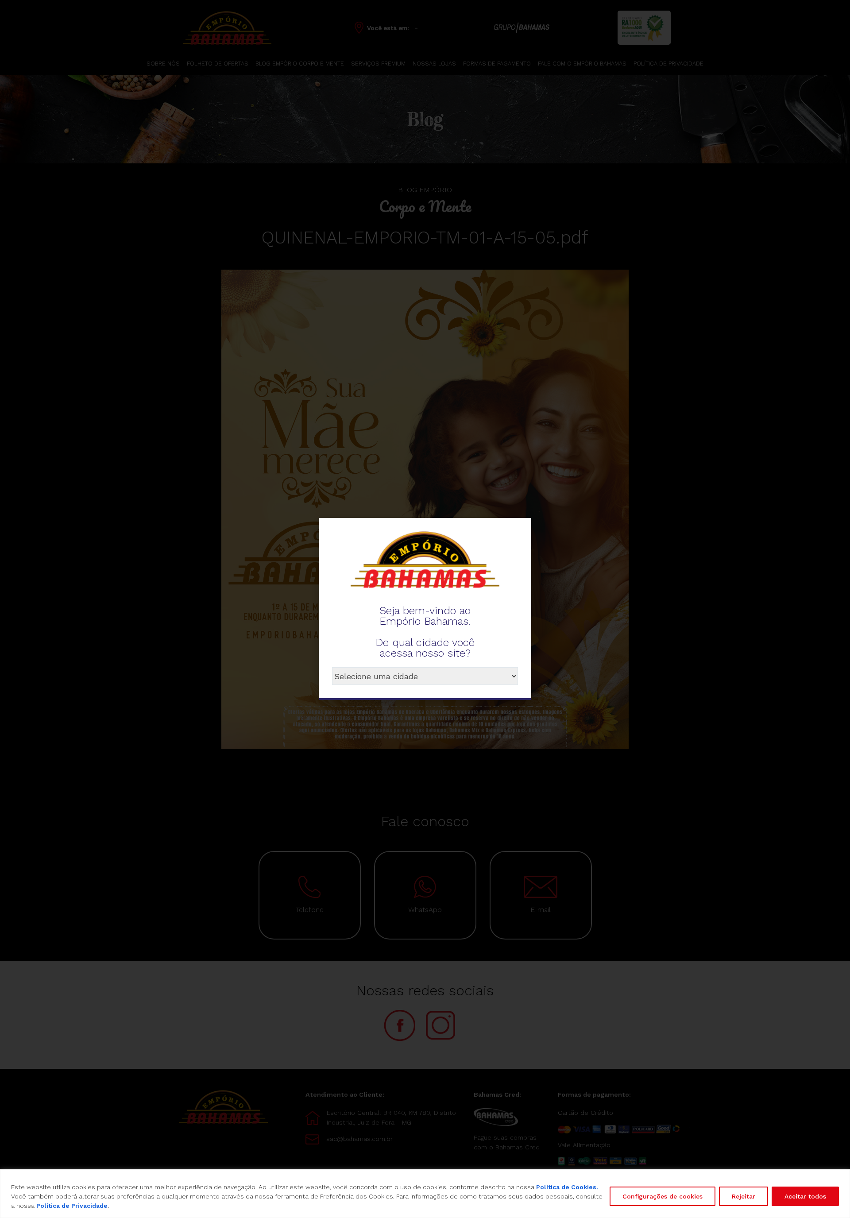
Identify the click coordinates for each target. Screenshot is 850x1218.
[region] (425, 1193)
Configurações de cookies (662, 1196)
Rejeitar (743, 1196)
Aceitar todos (805, 1196)
